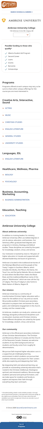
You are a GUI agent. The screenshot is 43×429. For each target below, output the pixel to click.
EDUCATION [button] (10, 215)
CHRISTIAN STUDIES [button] (13, 122)
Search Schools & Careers (21, 12)
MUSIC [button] (8, 115)
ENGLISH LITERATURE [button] (14, 129)
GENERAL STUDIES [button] (13, 136)
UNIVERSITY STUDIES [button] (14, 143)
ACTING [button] (8, 108)
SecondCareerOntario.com (26, 408)
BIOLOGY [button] (9, 174)
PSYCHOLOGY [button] (11, 181)
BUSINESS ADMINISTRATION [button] (17, 200)
